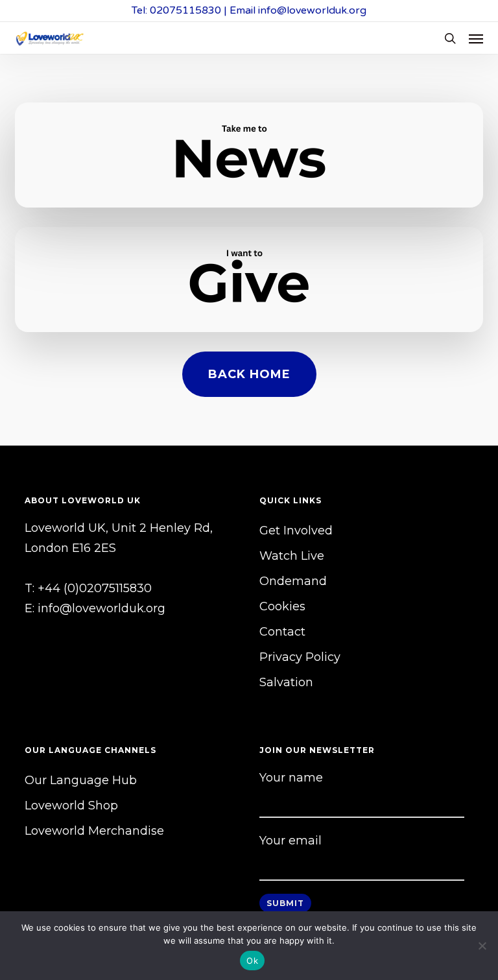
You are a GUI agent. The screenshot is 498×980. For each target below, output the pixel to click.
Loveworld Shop (71, 805)
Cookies (282, 606)
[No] (481, 945)
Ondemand (293, 581)
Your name (291, 778)
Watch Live (291, 556)
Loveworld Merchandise (94, 831)
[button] (476, 38)
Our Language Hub (81, 780)
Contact (282, 632)
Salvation (286, 682)
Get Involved (296, 530)
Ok (252, 960)
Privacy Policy (299, 657)
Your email (290, 840)
